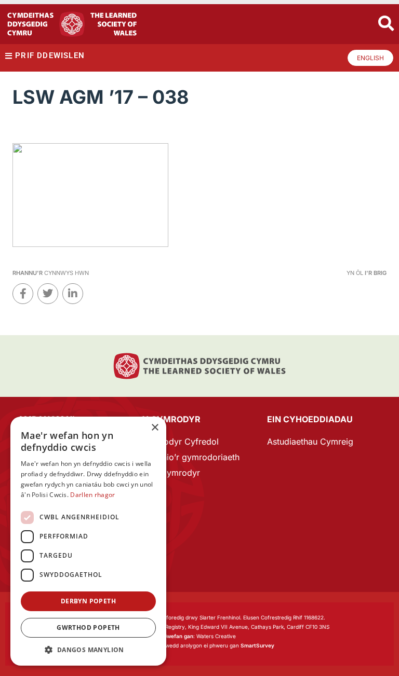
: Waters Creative (199, 636)
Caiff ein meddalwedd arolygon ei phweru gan (199, 645)
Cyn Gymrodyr (171, 472)
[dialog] (88, 541)
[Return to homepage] (72, 24)
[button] (88, 649)
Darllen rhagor (92, 494)
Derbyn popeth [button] (88, 601)
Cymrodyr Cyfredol (180, 441)
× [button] (154, 428)
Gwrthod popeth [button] (88, 627)
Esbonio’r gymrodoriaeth (191, 457)
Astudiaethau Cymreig (310, 441)
